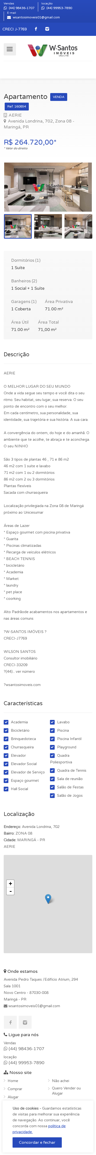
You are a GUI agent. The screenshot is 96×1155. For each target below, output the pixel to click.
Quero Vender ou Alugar (66, 1091)
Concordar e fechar (37, 1142)
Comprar (15, 1089)
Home (13, 1081)
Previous (18, 193)
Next (78, 193)
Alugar (13, 1097)
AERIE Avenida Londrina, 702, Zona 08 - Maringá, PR (39, 121)
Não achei (60, 1081)
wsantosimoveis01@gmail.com (33, 1006)
